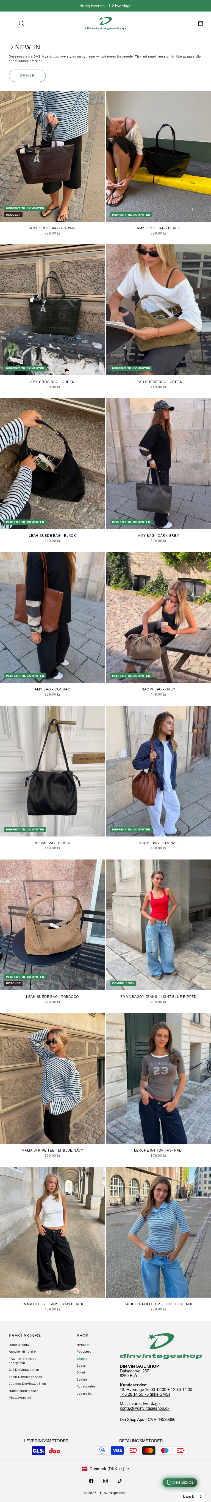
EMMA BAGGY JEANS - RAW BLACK (53, 1304)
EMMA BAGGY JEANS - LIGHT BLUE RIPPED (158, 997)
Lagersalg (84, 1393)
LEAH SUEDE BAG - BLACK (52, 536)
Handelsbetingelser (23, 1390)
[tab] (25, 47)
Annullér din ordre (22, 1351)
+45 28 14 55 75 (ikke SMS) (145, 1394)
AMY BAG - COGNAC (52, 689)
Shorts (82, 1358)
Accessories (86, 1386)
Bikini (81, 1372)
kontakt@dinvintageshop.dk (145, 1408)
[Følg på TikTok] (120, 1481)
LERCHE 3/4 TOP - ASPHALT (158, 1150)
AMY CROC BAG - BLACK (158, 228)
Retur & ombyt (20, 1344)
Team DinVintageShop (25, 1376)
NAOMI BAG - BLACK (52, 843)
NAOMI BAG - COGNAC (158, 843)
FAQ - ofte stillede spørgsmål (23, 1360)
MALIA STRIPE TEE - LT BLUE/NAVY (52, 1150)
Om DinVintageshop (24, 1369)
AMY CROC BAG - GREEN (52, 382)
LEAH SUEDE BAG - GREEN (159, 382)
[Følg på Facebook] (91, 1481)
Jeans (81, 1365)
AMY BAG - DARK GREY (158, 536)
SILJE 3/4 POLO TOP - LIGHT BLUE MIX (158, 1304)
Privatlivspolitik (20, 1397)
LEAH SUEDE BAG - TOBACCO (52, 997)
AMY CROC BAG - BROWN (52, 228)
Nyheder (83, 1344)
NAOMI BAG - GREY (158, 689)
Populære (84, 1351)
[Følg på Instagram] (105, 1481)
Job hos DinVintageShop (27, 1383)
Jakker (82, 1379)
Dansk (188, 1496)
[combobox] (193, 1496)
